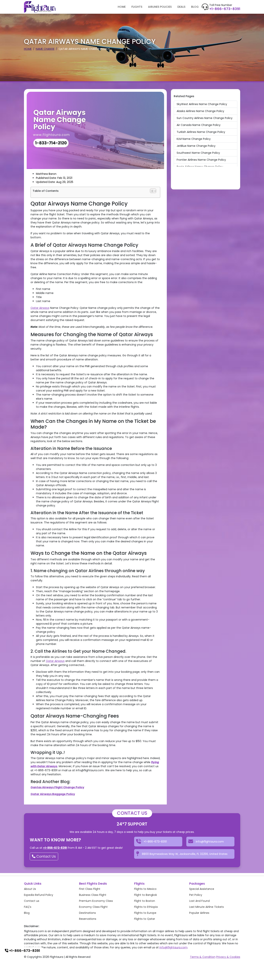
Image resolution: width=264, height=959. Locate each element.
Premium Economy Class (96, 901)
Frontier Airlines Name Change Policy (201, 160)
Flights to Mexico (145, 889)
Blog (195, 7)
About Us (30, 889)
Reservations (87, 919)
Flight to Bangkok (145, 895)
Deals (181, 7)
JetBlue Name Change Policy (196, 146)
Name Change (45, 49)
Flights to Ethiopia (146, 907)
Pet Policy (195, 895)
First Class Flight (89, 889)
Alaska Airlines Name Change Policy (200, 111)
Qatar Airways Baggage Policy (53, 794)
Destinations (87, 913)
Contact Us (45, 856)
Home (122, 7)
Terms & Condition (202, 957)
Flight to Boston (144, 901)
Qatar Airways (40, 308)
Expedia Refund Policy (38, 895)
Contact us (31, 901)
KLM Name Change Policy (194, 139)
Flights (136, 7)
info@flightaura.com (173, 947)
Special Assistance (201, 889)
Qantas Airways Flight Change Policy (57, 787)
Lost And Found (199, 901)
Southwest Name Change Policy (198, 153)
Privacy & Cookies (228, 957)
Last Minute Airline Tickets (206, 907)
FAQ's (27, 907)
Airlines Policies (160, 7)
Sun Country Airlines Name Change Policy (204, 118)
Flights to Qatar (144, 919)
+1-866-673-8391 (224, 9)
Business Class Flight (92, 895)
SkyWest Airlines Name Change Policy (202, 104)
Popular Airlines (199, 913)
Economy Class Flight (93, 907)
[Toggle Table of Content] (153, 191)
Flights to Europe (145, 913)
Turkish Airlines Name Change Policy (201, 132)
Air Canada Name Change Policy (199, 125)
